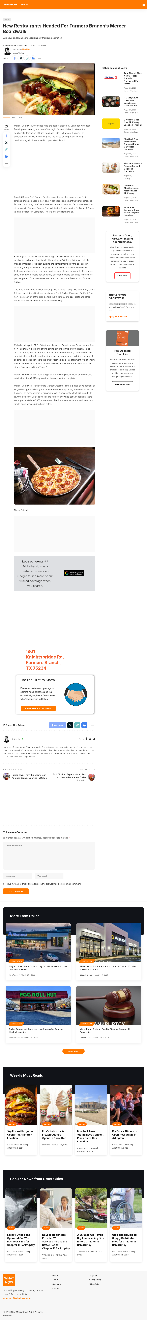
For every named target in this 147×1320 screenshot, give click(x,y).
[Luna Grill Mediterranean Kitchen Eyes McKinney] (111, 189)
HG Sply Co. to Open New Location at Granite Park (131, 101)
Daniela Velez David (131, 91)
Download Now (122, 384)
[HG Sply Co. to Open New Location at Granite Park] (111, 101)
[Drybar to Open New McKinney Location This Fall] (111, 123)
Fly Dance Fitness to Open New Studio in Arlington (124, 1135)
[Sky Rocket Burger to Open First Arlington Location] (111, 211)
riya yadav (14, 975)
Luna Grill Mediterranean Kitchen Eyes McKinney (131, 189)
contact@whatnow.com (17, 1298)
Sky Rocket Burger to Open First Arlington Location (131, 211)
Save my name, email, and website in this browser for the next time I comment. (43, 884)
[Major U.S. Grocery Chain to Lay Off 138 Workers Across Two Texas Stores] (38, 942)
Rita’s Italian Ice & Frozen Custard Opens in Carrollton (54, 1135)
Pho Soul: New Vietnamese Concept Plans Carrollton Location (131, 144)
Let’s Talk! (122, 275)
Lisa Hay (26, 49)
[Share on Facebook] (15, 58)
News (11, 1228)
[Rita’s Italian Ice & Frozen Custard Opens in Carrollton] (111, 167)
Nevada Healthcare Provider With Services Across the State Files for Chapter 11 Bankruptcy (56, 1241)
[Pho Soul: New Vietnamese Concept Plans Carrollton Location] (111, 143)
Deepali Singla (86, 975)
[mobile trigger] (144, 4)
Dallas (12, 1124)
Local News (16, 961)
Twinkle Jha (85, 1037)
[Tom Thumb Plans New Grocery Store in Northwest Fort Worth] (111, 77)
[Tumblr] (86, 739)
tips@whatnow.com (118, 316)
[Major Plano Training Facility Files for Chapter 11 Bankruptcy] (108, 1005)
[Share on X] (21, 58)
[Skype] (93, 739)
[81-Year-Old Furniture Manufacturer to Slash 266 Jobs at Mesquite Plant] (108, 942)
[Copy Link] (27, 58)
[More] (39, 58)
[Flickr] (90, 739)
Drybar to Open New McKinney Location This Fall (133, 122)
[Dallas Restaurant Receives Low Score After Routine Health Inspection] (38, 1005)
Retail (7, 19)
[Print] (33, 58)
